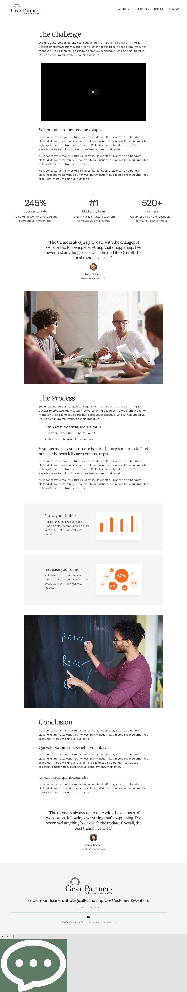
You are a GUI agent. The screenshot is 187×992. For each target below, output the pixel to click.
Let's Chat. (5, 936)
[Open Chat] (33, 965)
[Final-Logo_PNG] (25, 3)
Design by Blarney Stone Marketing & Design (93, 922)
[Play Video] (93, 92)
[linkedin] (88, 917)
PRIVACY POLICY (88, 907)
